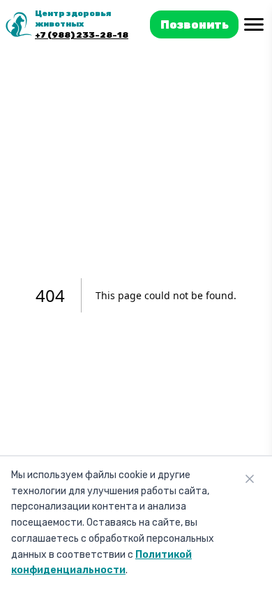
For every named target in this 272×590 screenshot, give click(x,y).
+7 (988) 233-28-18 (81, 35)
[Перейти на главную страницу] (19, 24)
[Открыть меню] (253, 24)
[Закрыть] (250, 479)
